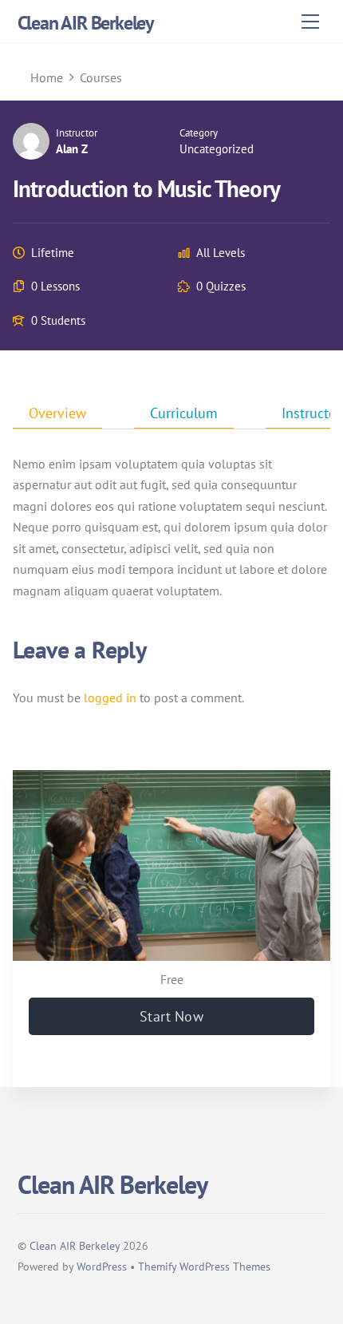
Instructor (76, 133)
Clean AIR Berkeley (75, 1245)
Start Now (171, 1016)
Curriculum (184, 413)
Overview (57, 413)
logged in (110, 697)
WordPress (102, 1266)
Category (198, 133)
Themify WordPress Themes (204, 1266)
